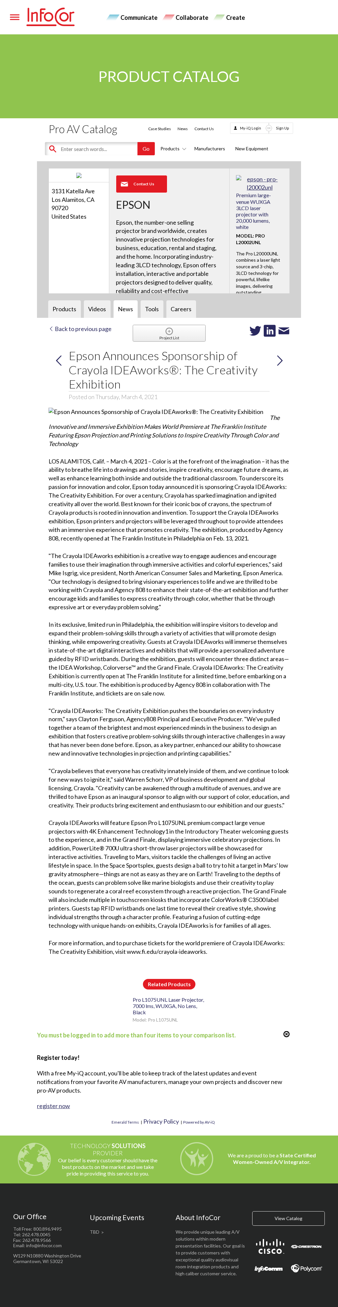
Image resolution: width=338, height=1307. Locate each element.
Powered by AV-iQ (199, 1122)
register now (53, 1105)
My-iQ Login (250, 128)
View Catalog (288, 1218)
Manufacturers (209, 148)
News (183, 128)
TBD (94, 1232)
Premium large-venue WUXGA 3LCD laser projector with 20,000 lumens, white (253, 211)
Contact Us (204, 128)
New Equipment (251, 148)
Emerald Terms (125, 1122)
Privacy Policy (161, 1121)
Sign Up (282, 128)
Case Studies (159, 128)
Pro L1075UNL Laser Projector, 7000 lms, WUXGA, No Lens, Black (168, 1005)
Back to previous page (83, 328)
